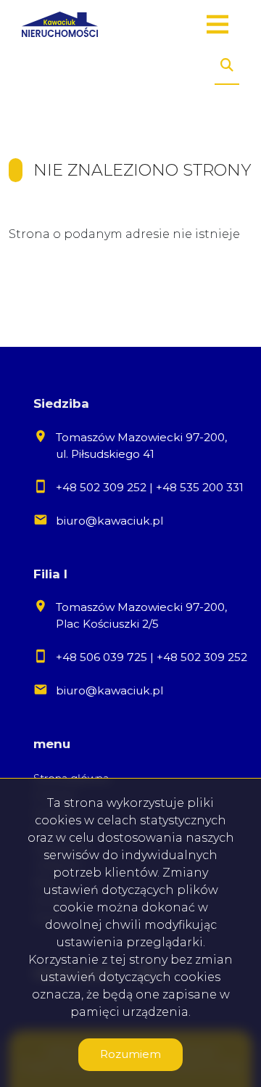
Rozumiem (130, 1054)
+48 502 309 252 (101, 487)
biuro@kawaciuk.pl (109, 521)
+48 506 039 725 (101, 657)
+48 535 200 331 (200, 487)
